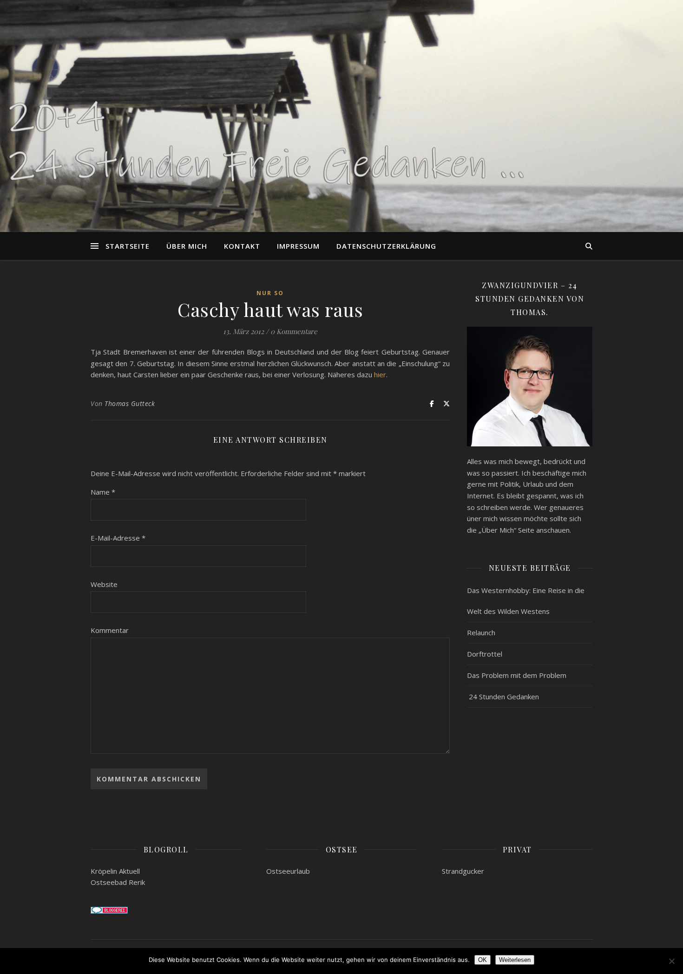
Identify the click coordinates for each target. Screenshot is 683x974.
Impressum (298, 246)
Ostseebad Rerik (118, 882)
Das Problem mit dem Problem (516, 675)
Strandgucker (463, 871)
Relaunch (481, 632)
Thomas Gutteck (130, 403)
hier (380, 374)
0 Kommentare (293, 331)
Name (103, 492)
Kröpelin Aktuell (115, 871)
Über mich (186, 246)
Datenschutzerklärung (386, 246)
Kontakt (242, 246)
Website (104, 584)
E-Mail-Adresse (118, 537)
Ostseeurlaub (288, 871)
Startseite (127, 246)
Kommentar (110, 630)
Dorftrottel (484, 653)
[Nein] (671, 961)
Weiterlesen (515, 959)
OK (482, 959)
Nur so (270, 293)
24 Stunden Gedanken (503, 696)
